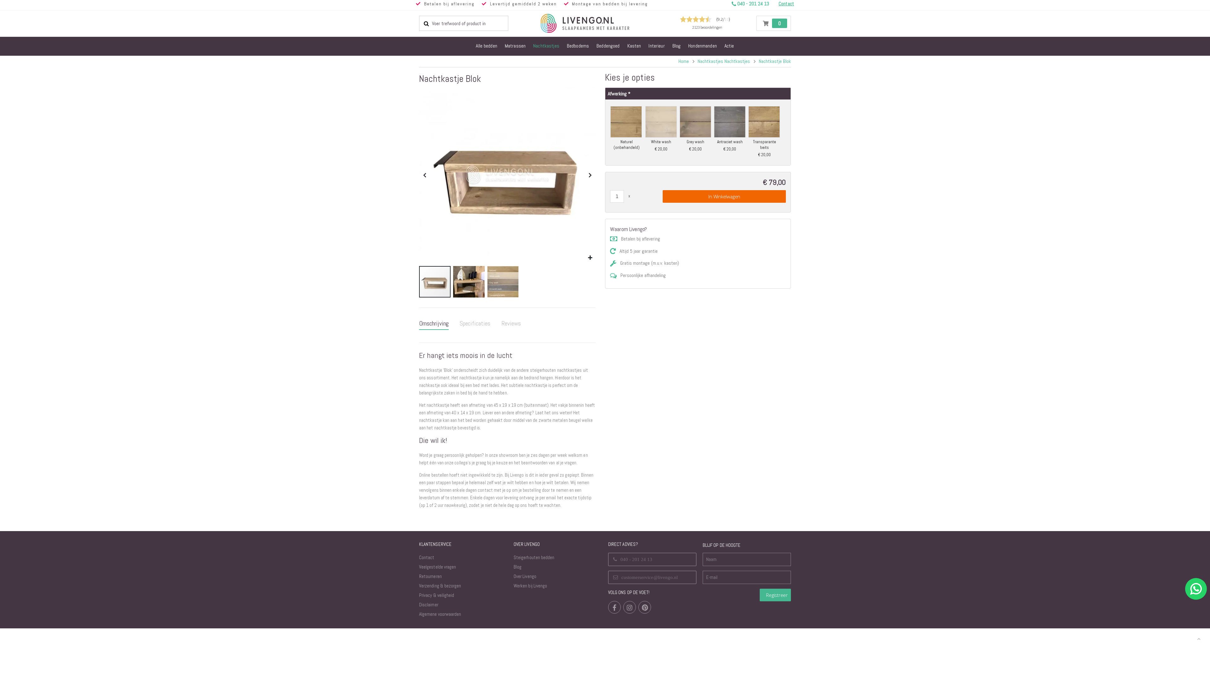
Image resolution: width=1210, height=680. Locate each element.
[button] (590, 258)
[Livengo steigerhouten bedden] (600, 23)
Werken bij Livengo (530, 586)
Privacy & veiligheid (436, 595)
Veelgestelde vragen (437, 567)
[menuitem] (486, 46)
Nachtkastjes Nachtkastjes (724, 61)
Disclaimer (428, 605)
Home (683, 61)
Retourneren (430, 576)
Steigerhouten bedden (534, 557)
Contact (426, 557)
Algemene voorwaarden (440, 614)
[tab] (434, 323)
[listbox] (698, 131)
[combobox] (463, 23)
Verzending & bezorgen (440, 586)
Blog (517, 567)
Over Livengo (525, 576)
